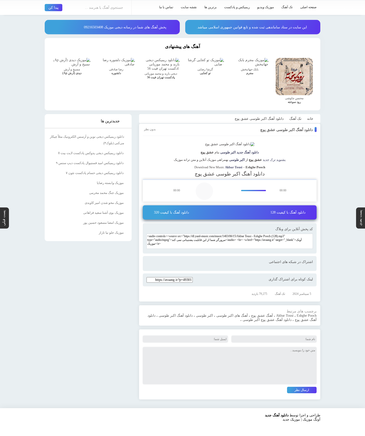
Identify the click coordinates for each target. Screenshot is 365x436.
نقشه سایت (189, 7)
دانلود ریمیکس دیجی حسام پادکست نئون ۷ (95, 173)
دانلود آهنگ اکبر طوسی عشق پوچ (286, 130)
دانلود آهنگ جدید (248, 152)
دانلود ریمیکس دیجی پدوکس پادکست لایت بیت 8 (91, 153)
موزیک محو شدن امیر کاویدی (104, 203)
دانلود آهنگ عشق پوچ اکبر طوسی (267, 320)
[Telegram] (275, 427)
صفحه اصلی (308, 7)
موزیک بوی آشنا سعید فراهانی (103, 213)
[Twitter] (159, 263)
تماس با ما (166, 7)
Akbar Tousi (233, 167)
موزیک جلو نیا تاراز (111, 232)
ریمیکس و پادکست (237, 7)
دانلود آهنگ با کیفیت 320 (171, 212)
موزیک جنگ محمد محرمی (106, 193)
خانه (310, 119)
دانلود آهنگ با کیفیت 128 (287, 212)
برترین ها (210, 7)
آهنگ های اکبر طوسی (232, 315)
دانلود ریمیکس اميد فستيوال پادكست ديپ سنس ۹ (90, 163)
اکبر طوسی (228, 152)
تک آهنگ (287, 7)
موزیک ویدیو (265, 7)
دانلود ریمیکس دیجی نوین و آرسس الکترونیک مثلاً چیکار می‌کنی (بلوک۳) (87, 140)
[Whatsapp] (187, 263)
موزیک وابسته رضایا (110, 183)
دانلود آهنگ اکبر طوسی (176, 315)
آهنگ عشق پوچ (262, 315)
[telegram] (178, 263)
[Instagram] (266, 427)
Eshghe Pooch (307, 315)
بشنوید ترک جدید (274, 160)
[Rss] (285, 427)
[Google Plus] (149, 263)
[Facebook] (168, 263)
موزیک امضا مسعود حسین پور (103, 222)
